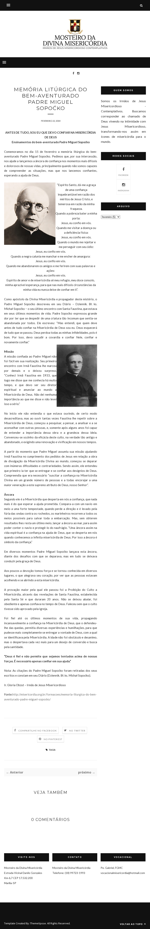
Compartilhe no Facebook (37, 730)
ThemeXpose (38, 923)
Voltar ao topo (131, 924)
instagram (123, 190)
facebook (123, 175)
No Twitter (77, 730)
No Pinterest (53, 739)
